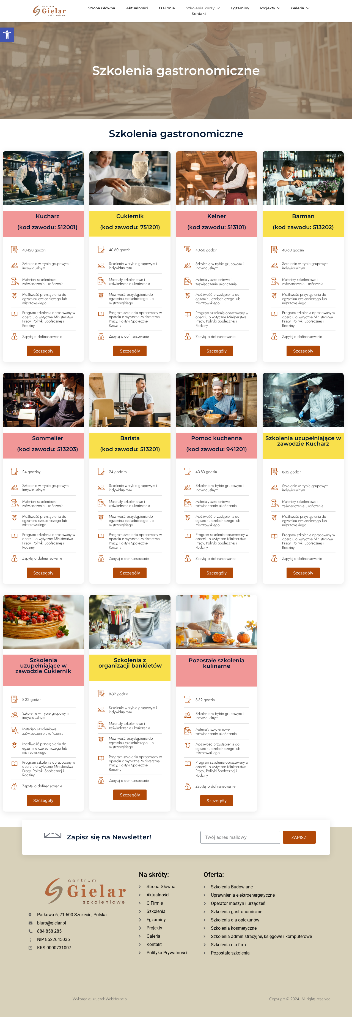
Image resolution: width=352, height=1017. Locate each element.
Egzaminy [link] (240, 8)
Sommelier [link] (47, 443)
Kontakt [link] (199, 13)
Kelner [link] (216, 221)
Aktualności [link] (137, 8)
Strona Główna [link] (101, 8)
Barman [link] (303, 221)
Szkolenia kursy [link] (200, 8)
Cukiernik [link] (130, 221)
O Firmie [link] (167, 8)
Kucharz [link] (47, 221)
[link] (7, 35)
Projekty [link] (267, 8)
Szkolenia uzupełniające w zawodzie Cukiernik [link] (43, 665)
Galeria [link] (297, 8)
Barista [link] (130, 443)
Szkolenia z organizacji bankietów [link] (130, 663)
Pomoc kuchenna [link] (216, 443)
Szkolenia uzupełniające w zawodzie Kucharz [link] (303, 441)
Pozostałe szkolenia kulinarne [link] (216, 663)
